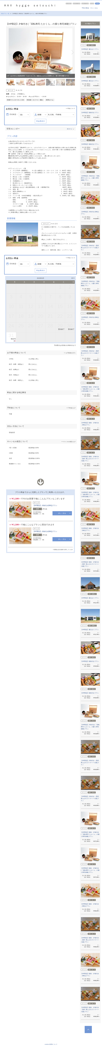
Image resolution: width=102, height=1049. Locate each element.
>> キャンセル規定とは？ (68, 441)
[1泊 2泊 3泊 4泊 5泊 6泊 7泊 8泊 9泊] (24, 114)
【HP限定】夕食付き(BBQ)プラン (45, 505)
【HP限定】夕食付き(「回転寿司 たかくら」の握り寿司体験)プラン (90, 178)
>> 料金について (70, 108)
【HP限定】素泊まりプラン (90, 49)
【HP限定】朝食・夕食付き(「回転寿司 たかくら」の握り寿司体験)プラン (90, 389)
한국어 (92, 3)
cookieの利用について (51, 1044)
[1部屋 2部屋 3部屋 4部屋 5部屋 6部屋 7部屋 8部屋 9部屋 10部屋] (40, 114)
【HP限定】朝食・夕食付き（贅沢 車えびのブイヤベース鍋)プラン (90, 459)
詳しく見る (62, 513)
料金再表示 (40, 121)
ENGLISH (68, 3)
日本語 (97, 3)
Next (72, 52)
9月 (72, 278)
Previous (9, 52)
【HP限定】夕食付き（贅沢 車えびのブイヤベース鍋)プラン (90, 248)
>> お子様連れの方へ (70, 353)
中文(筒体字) (76, 3)
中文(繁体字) (85, 3)
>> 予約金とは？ (71, 408)
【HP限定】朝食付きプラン (90, 112)
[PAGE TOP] (88, 1029)
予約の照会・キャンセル (90, 8)
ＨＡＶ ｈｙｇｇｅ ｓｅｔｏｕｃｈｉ (30, 5)
